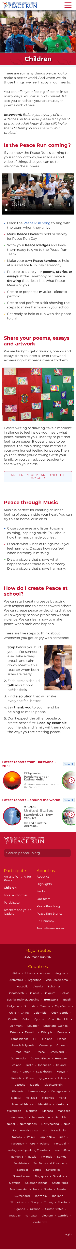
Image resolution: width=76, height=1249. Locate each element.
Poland (45, 1143)
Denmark (16, 1025)
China (25, 1012)
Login (67, 1234)
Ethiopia (47, 1032)
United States (54, 1209)
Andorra (45, 973)
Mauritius (44, 1104)
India (30, 1065)
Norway (17, 1137)
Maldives (48, 1097)
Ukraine (35, 1209)
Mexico (61, 1104)
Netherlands (28, 1123)
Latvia (62, 1078)
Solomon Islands (36, 1182)
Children (10, 887)
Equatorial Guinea (55, 1025)
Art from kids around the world (38, 476)
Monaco (48, 1110)
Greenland (57, 1051)
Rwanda (47, 1156)
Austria (38, 986)
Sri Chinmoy (45, 921)
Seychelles (53, 1169)
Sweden (62, 1189)
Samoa (62, 1156)
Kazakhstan (44, 1071)
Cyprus (39, 1019)
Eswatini (31, 1032)
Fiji (35, 1038)
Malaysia (32, 1097)
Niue (67, 1123)
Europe (62, 1032)
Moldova (32, 1110)
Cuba (26, 1019)
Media (41, 891)
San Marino (21, 1163)
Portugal (60, 1143)
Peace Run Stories (49, 913)
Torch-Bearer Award (51, 928)
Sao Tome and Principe (48, 1163)
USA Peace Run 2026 (38, 957)
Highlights (44, 884)
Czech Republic (59, 1019)
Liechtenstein (53, 1084)
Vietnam (48, 1215)
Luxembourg (37, 1091)
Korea (30, 1078)
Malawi (16, 1097)
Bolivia (65, 993)
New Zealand (50, 1123)
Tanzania (41, 1195)
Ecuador (33, 1025)
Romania (17, 1156)
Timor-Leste (19, 1202)
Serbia (37, 1169)
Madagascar (59, 1091)
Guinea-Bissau (41, 1058)
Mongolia (64, 1110)
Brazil (67, 999)
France (62, 1038)
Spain (48, 1189)
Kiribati (16, 1078)
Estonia (15, 1032)
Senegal (23, 1169)
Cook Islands (60, 1012)
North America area (25, 1130)
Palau (31, 1137)
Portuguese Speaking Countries (28, 1150)
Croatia (13, 1019)
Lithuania (17, 1091)
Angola (60, 973)
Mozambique (41, 1117)
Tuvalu (62, 1202)
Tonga (35, 1202)
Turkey (49, 1202)
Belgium (50, 993)
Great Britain (22, 1051)
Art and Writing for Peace (17, 878)
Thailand (58, 1195)
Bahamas (54, 986)
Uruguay (15, 1215)
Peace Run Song (37, 223)
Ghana (61, 1045)
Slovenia (15, 1182)
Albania (30, 973)
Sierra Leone (21, 1176)
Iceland (17, 1065)
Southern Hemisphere (25, 1189)
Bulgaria (13, 1006)
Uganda (20, 1209)
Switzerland (22, 1195)
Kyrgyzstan (46, 1078)
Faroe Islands (20, 1038)
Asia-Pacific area (57, 979)
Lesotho (20, 1084)
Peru (32, 1143)
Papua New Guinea (53, 1137)
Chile (13, 1012)
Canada (45, 1006)
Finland (47, 1038)
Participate (11, 902)
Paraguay (18, 1143)
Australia (23, 986)
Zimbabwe (40, 1222)
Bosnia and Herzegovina (23, 999)
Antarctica (17, 979)
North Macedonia (54, 1130)
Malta (63, 1097)
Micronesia (14, 1110)
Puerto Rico (62, 1150)
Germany (45, 1045)
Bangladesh (16, 993)
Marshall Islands (23, 1104)
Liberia (35, 1084)
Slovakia (59, 1176)
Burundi (29, 1006)
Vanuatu (31, 1215)
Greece (40, 1051)
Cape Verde (63, 1006)
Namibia (61, 1117)
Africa (16, 973)
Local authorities (16, 895)
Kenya (61, 1071)
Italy (15, 1071)
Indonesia (45, 1065)
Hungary (61, 1058)
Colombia (40, 1012)
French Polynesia (23, 1045)
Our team (43, 899)
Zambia (63, 1215)
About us (43, 876)
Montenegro (19, 1117)
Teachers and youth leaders (17, 911)
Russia (32, 1156)
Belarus (34, 993)
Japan (27, 1071)
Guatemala (18, 1058)
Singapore (41, 1176)
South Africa (60, 1182)
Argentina (35, 979)
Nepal (11, 1123)
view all (68, 764)
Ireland (61, 1065)
